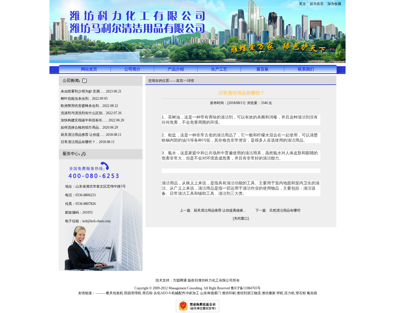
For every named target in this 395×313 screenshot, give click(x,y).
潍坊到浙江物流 (249, 293)
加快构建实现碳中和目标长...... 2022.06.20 (92, 120)
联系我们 (306, 69)
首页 (179, 81)
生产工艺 (219, 69)
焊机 (279, 293)
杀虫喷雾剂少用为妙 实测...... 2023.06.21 (91, 91)
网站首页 (89, 69)
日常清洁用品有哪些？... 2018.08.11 (88, 142)
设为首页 (317, 4)
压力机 (289, 293)
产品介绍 (176, 69)
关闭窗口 (241, 218)
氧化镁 (312, 293)
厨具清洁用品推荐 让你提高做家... (220, 210)
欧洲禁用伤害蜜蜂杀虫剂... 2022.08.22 (89, 106)
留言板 (262, 69)
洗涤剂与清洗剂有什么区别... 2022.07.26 (91, 113)
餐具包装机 (114, 293)
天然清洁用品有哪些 (284, 210)
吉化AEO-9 (162, 293)
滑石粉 (147, 293)
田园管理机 (132, 293)
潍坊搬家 (269, 293)
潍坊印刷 (229, 293)
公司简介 (132, 69)
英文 (302, 4)
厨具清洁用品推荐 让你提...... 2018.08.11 (91, 135)
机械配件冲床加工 (185, 293)
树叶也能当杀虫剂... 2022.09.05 (84, 99)
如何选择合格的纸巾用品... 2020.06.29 (89, 127)
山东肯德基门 (210, 293)
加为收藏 (334, 4)
